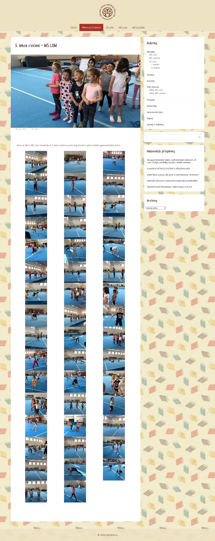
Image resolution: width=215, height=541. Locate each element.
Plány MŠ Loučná (157, 93)
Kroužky (150, 81)
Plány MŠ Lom (156, 89)
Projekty (151, 99)
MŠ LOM (123, 27)
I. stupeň (155, 64)
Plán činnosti (153, 87)
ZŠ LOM (110, 27)
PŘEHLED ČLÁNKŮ (91, 27)
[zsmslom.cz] (107, 12)
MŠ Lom (153, 54)
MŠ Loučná (154, 58)
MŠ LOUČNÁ (138, 27)
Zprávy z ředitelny (155, 124)
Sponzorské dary (155, 112)
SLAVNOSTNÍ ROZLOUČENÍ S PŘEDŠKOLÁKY (168, 168)
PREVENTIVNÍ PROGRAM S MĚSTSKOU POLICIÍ (169, 186)
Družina (150, 74)
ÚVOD (73, 27)
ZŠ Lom (152, 61)
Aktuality (151, 51)
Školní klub (152, 106)
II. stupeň (155, 67)
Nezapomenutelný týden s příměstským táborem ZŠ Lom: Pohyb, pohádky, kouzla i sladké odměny (171, 161)
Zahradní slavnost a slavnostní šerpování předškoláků (172, 180)
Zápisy (150, 118)
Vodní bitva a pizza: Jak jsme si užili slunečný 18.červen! (172, 174)
